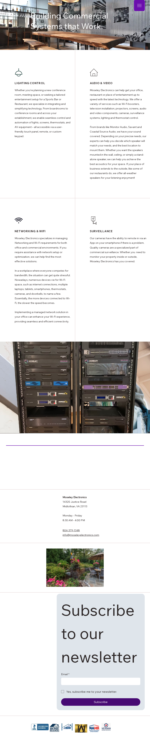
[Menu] (139, 5)
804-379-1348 (71, 530)
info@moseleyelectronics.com (81, 535)
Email (65, 674)
